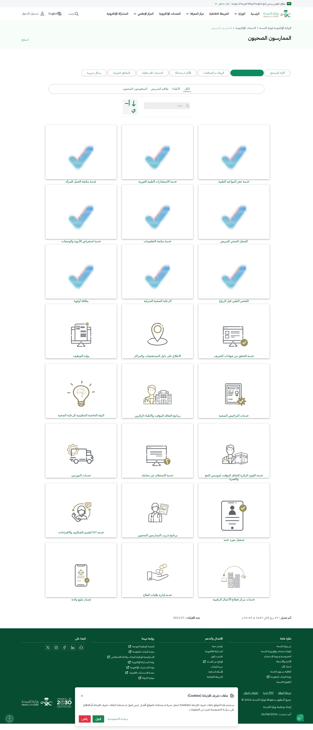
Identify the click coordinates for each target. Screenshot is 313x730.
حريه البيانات (217, 667)
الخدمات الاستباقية (152, 73)
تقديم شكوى (217, 656)
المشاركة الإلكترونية (117, 14)
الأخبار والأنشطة (283, 661)
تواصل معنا (217, 646)
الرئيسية (255, 14)
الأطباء (176, 88)
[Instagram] (56, 647)
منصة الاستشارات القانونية (141, 673)
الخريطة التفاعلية (219, 14)
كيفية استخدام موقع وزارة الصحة (276, 651)
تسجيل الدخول (30, 13)
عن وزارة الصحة (284, 646)
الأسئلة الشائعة (215, 672)
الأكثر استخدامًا (183, 73)
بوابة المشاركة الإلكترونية (143, 662)
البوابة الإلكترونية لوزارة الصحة (275, 28)
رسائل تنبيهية (94, 73)
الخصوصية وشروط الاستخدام (277, 656)
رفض (85, 719)
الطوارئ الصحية (283, 682)
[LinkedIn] (73, 647)
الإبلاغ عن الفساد (215, 662)
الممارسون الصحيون (247, 73)
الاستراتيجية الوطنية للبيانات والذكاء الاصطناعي (132, 657)
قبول (98, 719)
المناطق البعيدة (121, 73)
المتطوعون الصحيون (135, 88)
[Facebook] (64, 647)
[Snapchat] (81, 647)
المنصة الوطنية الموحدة (143, 646)
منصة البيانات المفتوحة (143, 652)
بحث (71, 14)
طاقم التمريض (159, 88)
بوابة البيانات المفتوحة (280, 677)
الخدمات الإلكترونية (170, 14)
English (53, 14)
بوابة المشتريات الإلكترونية (142, 667)
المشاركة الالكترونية (214, 651)
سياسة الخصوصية (118, 719)
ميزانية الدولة (148, 678)
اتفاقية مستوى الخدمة (280, 672)
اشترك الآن (286, 666)
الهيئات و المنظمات (213, 73)
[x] (48, 647)
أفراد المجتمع (277, 73)
